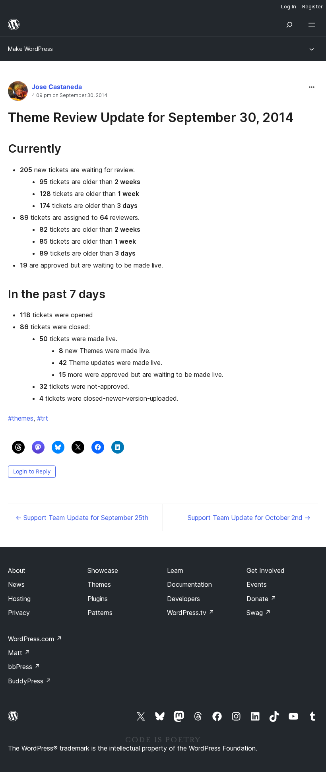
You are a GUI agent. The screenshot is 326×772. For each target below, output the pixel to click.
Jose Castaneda (57, 87)
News (16, 584)
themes (20, 418)
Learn (175, 570)
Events (256, 584)
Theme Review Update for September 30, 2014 (151, 117)
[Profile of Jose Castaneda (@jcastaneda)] (18, 93)
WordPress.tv (190, 613)
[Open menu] (313, 25)
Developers (183, 599)
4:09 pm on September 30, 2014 (69, 95)
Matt (19, 653)
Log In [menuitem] (288, 6)
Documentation (189, 584)
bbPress (24, 667)
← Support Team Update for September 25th (82, 518)
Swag (258, 613)
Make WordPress (30, 48)
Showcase (102, 570)
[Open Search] (289, 25)
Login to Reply (31, 471)
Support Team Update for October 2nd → (249, 518)
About (16, 570)
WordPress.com (35, 639)
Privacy (19, 613)
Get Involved (265, 570)
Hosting (19, 599)
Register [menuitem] (312, 6)
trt (42, 418)
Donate (261, 599)
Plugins (97, 599)
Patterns (100, 613)
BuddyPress (29, 681)
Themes (99, 584)
